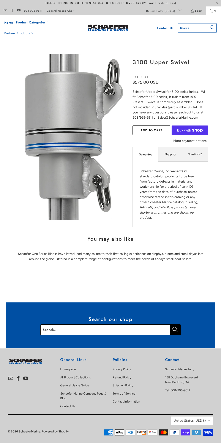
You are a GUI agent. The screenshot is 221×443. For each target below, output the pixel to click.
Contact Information (126, 401)
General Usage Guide (74, 385)
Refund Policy (122, 377)
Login (199, 11)
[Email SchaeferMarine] (5, 11)
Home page (68, 369)
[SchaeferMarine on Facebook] (12, 11)
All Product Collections (75, 377)
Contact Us (68, 406)
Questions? (195, 154)
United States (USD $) (161, 11)
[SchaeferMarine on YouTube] (19, 11)
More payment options (190, 141)
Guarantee (145, 154)
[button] (33, 22)
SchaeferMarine (29, 431)
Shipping (170, 154)
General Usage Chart (60, 11)
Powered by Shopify (55, 431)
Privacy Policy (122, 369)
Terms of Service (124, 393)
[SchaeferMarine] (108, 28)
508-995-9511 (33, 11)
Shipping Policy (123, 385)
